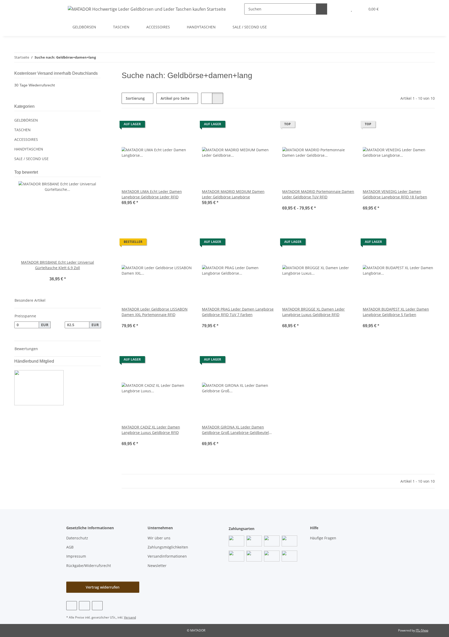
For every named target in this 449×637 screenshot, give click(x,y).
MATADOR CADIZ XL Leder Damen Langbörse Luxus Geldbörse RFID (151, 430)
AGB (70, 547)
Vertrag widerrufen (103, 587)
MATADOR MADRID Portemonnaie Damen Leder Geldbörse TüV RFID (318, 194)
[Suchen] (321, 9)
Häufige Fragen (323, 537)
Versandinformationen (167, 556)
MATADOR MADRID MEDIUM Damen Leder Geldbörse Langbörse (233, 194)
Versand (130, 617)
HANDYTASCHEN (28, 149)
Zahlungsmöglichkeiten (168, 547)
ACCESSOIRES (26, 139)
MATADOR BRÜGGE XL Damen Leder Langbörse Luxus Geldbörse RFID (313, 312)
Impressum (76, 556)
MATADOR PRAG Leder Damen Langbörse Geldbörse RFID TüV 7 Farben (238, 312)
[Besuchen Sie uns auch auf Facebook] (71, 605)
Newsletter (157, 565)
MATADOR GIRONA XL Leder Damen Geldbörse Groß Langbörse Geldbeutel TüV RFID (235, 430)
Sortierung (135, 98)
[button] (341, 9)
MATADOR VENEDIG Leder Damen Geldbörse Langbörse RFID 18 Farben (395, 194)
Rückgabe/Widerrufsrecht (88, 565)
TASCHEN (22, 129)
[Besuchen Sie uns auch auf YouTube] (84, 605)
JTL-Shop (422, 630)
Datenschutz (77, 537)
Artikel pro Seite (175, 98)
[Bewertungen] (289, 202)
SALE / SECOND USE (31, 158)
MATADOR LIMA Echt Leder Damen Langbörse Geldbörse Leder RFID (152, 194)
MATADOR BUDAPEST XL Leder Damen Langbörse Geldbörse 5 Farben (396, 312)
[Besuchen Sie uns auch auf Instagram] (97, 605)
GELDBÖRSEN (26, 120)
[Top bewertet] (99, 172)
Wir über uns (159, 537)
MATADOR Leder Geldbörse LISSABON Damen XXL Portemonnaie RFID (155, 312)
